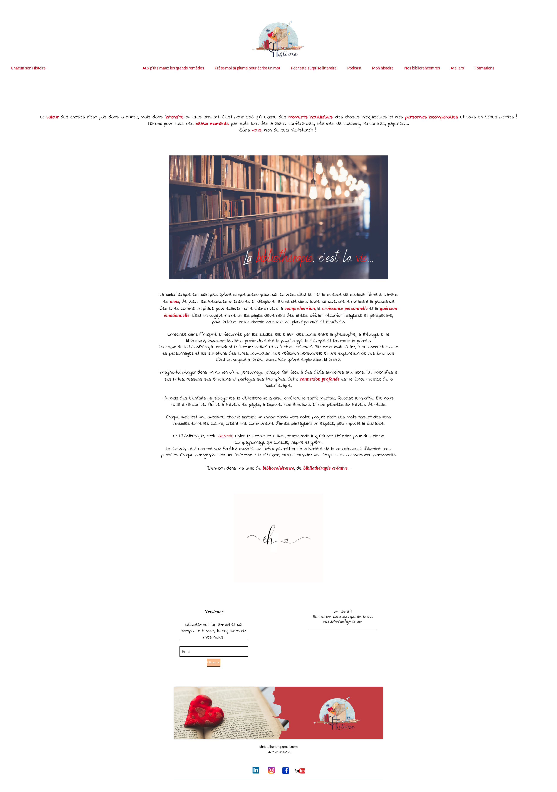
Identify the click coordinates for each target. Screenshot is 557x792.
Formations (484, 68)
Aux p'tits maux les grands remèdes (173, 68)
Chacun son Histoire (28, 68)
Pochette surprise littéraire (314, 68)
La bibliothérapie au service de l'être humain (94, 68)
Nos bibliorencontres (422, 68)
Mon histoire (383, 68)
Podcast (354, 68)
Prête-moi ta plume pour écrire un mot (247, 68)
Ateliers (457, 68)
